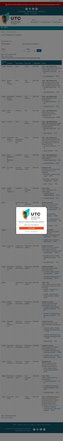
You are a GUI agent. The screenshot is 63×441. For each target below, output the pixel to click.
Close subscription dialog (47, 207)
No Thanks (27, 231)
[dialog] (31, 220)
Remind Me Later (34, 231)
